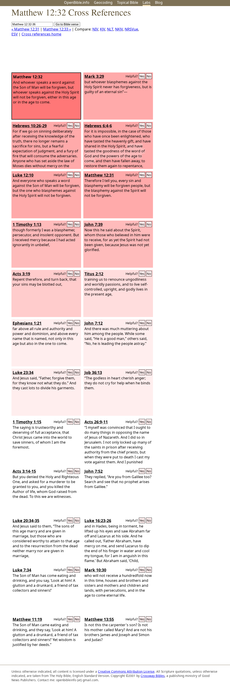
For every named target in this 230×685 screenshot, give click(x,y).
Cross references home (41, 34)
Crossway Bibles (153, 676)
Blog (159, 2)
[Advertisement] (184, 41)
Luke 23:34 (23, 372)
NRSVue (131, 29)
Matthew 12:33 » (57, 29)
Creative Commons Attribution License (126, 671)
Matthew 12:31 (99, 175)
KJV (102, 29)
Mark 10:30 (95, 570)
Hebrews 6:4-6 (98, 125)
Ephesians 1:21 (27, 323)
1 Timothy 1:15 (27, 422)
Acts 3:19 (21, 273)
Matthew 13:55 (99, 619)
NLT (110, 29)
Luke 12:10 (23, 175)
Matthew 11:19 (27, 619)
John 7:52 (93, 471)
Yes (141, 76)
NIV (95, 29)
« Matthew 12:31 (25, 29)
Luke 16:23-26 (97, 520)
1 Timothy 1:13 (27, 224)
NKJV (119, 29)
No (149, 76)
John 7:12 (93, 323)
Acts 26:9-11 (96, 422)
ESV (14, 34)
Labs (146, 2)
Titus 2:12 (93, 273)
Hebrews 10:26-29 (30, 125)
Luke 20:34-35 (26, 520)
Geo (103, 2)
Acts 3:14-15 (24, 471)
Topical (127, 2)
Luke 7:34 (22, 570)
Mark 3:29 (94, 76)
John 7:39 (93, 224)
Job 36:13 (93, 372)
